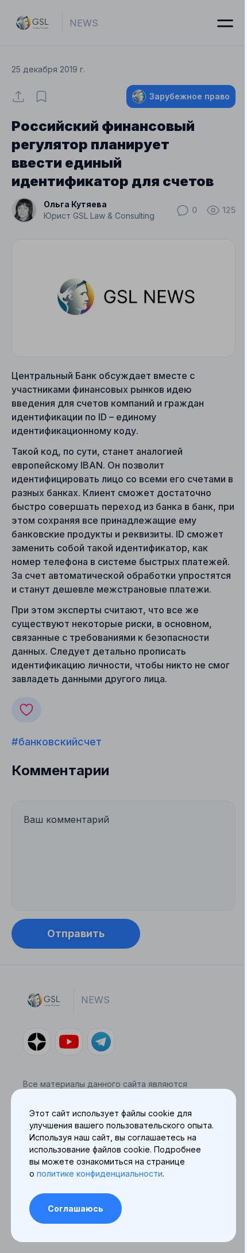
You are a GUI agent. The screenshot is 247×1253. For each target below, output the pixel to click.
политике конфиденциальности (100, 1173)
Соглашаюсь (75, 1208)
